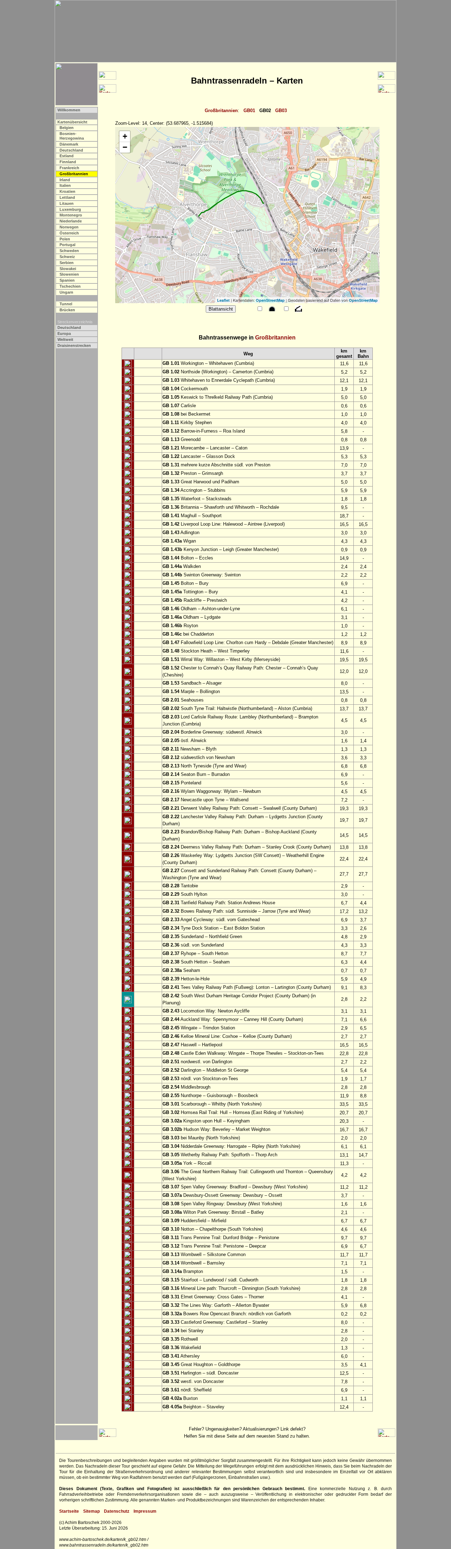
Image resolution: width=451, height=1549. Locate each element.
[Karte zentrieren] (128, 364)
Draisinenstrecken (74, 345)
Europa (64, 333)
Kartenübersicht (72, 122)
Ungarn (66, 292)
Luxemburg (70, 209)
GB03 (281, 110)
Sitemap (91, 1511)
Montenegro (71, 215)
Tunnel (66, 304)
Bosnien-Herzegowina (72, 135)
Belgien (67, 127)
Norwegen (69, 227)
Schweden (69, 251)
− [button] (125, 147)
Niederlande (71, 221)
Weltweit (65, 339)
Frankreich (69, 168)
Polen (65, 239)
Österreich (69, 233)
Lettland (67, 197)
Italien (65, 185)
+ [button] (125, 136)
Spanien (67, 280)
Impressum (145, 1511)
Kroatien (67, 191)
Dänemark (69, 144)
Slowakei (68, 269)
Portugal (67, 245)
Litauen (67, 203)
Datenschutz (116, 1511)
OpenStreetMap (270, 300)
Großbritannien (221, 110)
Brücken (67, 310)
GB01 (249, 110)
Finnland (68, 162)
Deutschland (71, 150)
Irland (65, 180)
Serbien (67, 263)
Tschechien (70, 286)
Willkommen (68, 110)
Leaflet (223, 300)
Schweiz (67, 257)
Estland (67, 156)
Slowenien (69, 274)
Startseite (69, 1511)
